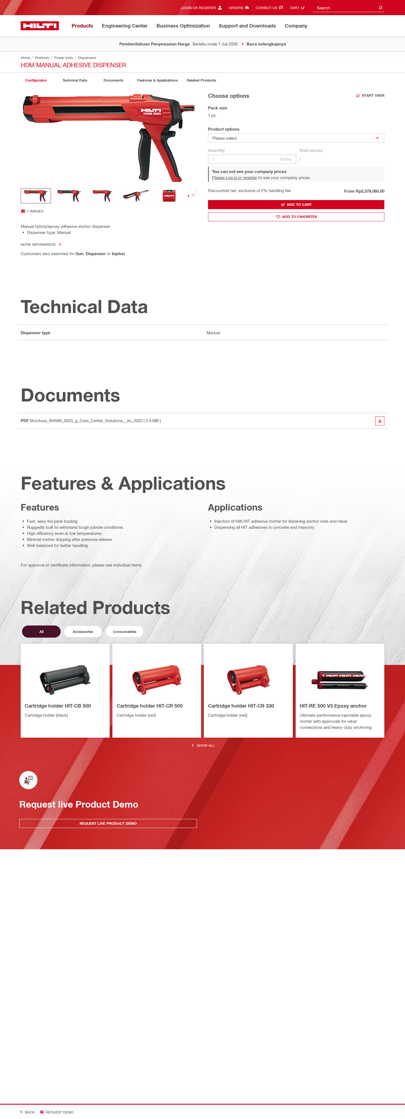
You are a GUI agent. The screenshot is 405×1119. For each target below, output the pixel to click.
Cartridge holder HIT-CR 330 (241, 706)
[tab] (36, 80)
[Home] (40, 25)
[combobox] (348, 7)
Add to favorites (299, 216)
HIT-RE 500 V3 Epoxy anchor (333, 706)
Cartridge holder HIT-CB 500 (58, 706)
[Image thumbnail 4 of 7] (136, 195)
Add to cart (299, 204)
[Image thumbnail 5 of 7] (169, 195)
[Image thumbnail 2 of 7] (69, 195)
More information (38, 244)
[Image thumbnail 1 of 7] (36, 195)
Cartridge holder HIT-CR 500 (150, 706)
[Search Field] (380, 7)
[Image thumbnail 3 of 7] (102, 195)
